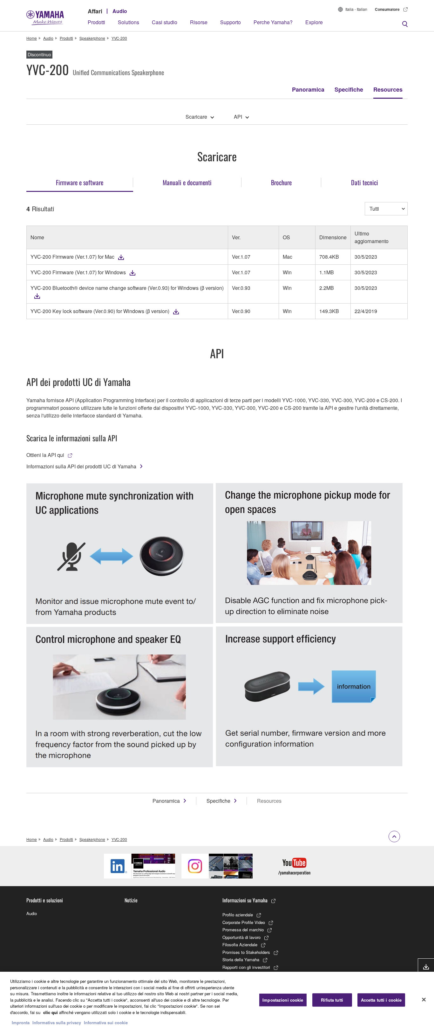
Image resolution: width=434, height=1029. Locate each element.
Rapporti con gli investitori (246, 967)
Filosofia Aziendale (239, 945)
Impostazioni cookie (282, 1000)
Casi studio (164, 22)
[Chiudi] (424, 1000)
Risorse (198, 22)
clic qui (50, 1012)
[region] (217, 1000)
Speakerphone (92, 38)
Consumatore (387, 9)
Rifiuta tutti (332, 1000)
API (238, 116)
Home (31, 38)
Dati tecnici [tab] (364, 182)
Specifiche (349, 89)
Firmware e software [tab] (79, 182)
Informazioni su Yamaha (245, 900)
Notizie (131, 900)
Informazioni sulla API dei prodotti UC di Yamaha (81, 466)
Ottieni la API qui (45, 454)
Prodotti (96, 22)
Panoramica (308, 89)
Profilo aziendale (237, 915)
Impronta (21, 1022)
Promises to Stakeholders (246, 952)
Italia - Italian (356, 9)
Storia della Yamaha (240, 959)
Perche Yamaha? (273, 22)
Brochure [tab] (281, 182)
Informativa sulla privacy (56, 1022)
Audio (119, 11)
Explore (314, 22)
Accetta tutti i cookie (381, 1000)
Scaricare (196, 116)
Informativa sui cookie (106, 1022)
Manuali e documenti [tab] (187, 182)
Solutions (128, 22)
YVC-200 (119, 38)
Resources (388, 89)
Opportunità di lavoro (241, 937)
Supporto (230, 22)
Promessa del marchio (243, 930)
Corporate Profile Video (243, 922)
